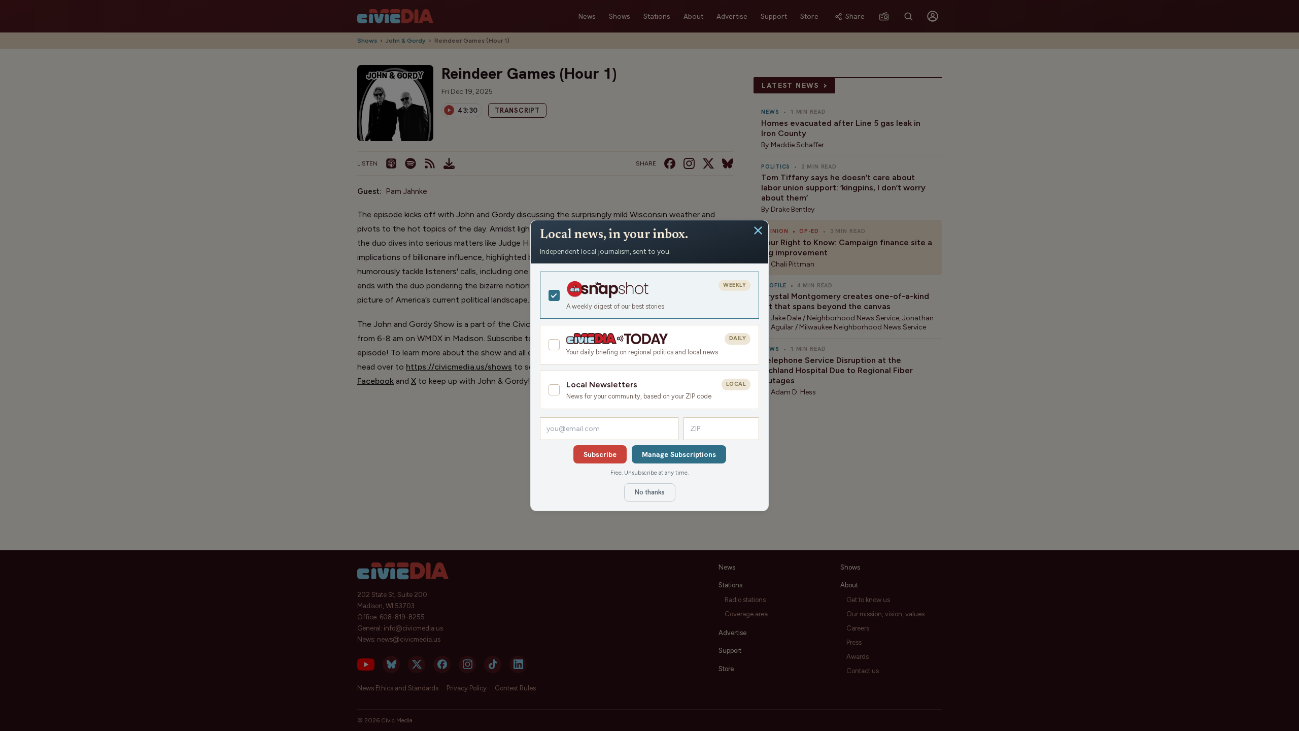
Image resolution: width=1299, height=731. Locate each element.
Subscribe (600, 454)
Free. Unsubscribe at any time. (649, 472)
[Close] (758, 230)
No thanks (650, 492)
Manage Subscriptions (679, 454)
